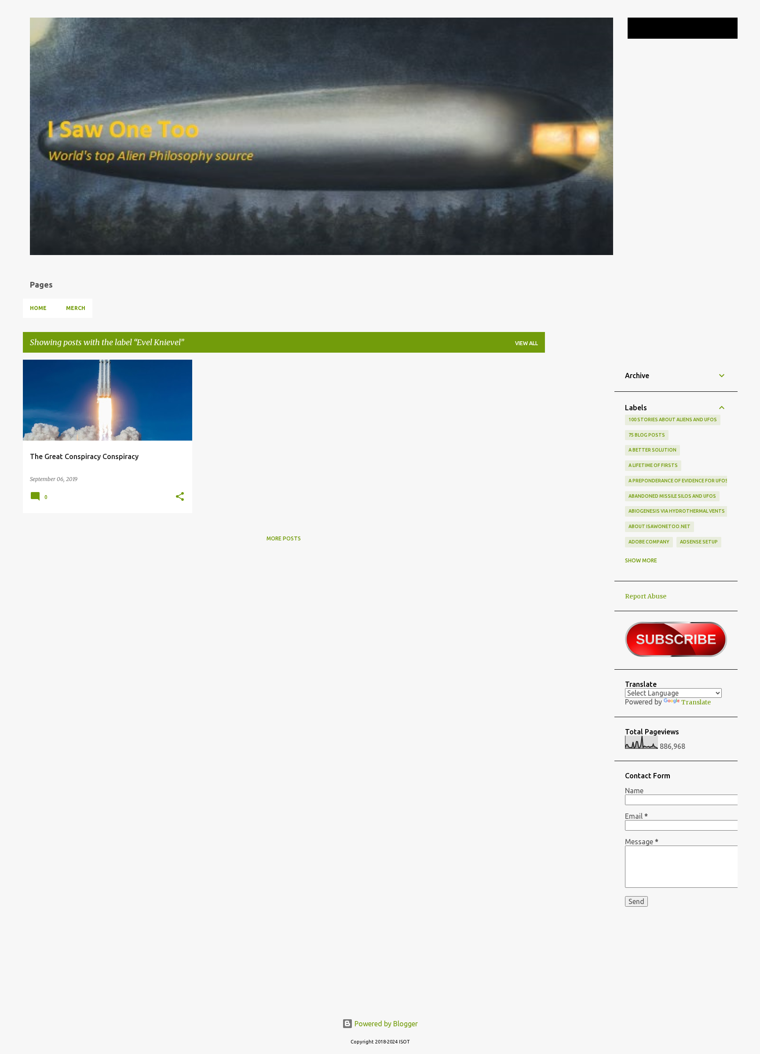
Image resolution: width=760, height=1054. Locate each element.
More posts (284, 538)
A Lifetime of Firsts (653, 465)
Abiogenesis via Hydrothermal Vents (676, 511)
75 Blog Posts (646, 435)
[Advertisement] (580, 492)
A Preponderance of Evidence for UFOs (678, 480)
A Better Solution (652, 449)
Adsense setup (699, 541)
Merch (75, 308)
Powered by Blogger (385, 1024)
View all (526, 343)
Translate (696, 702)
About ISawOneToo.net (659, 526)
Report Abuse (645, 596)
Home (38, 308)
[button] (180, 497)
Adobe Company (648, 541)
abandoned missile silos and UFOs (672, 496)
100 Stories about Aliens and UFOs (672, 419)
